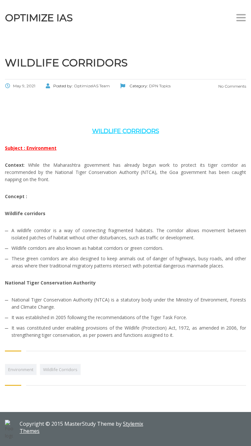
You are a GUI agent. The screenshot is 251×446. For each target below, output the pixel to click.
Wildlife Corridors (60, 369)
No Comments (231, 86)
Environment (20, 369)
